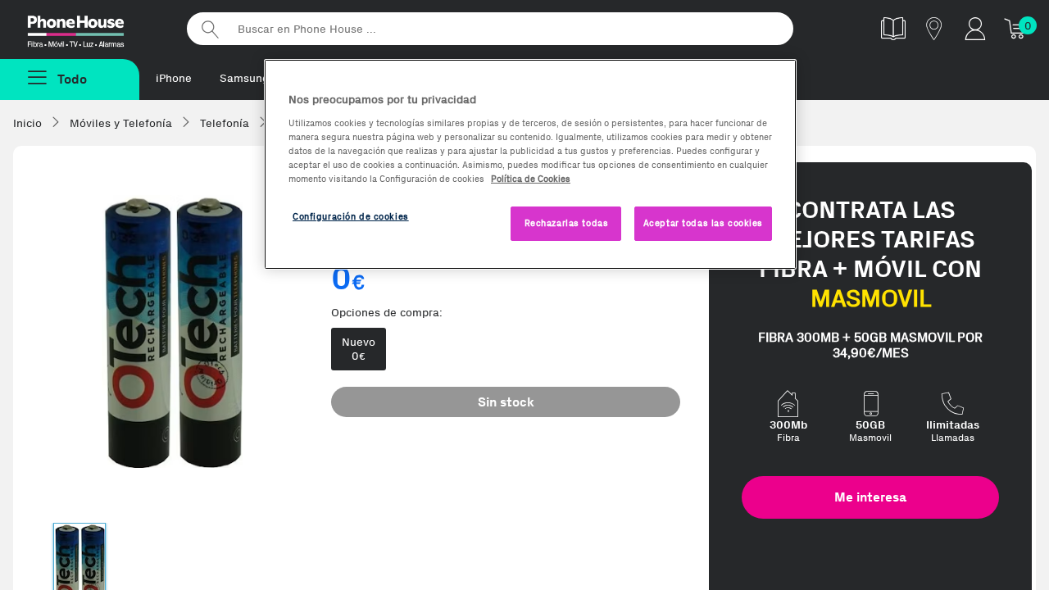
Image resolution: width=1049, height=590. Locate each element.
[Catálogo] (893, 28)
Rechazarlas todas (566, 223)
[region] (530, 164)
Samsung (244, 78)
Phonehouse (90, 28)
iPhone (174, 78)
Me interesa (870, 497)
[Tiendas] (934, 28)
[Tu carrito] (1016, 28)
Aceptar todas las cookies (703, 223)
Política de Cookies (530, 178)
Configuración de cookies (351, 216)
